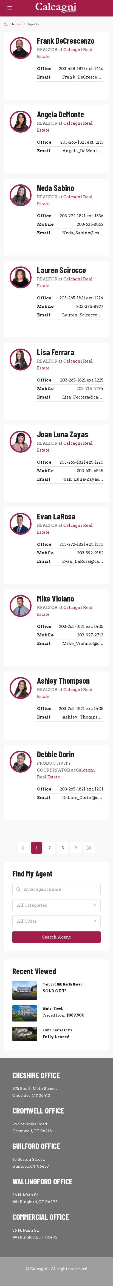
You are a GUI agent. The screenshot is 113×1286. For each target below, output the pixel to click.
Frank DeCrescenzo (65, 40)
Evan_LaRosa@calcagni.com (82, 561)
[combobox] (56, 905)
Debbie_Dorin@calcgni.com (82, 797)
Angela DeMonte (60, 114)
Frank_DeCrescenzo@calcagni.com (82, 77)
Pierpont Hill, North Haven (63, 984)
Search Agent (56, 937)
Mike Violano (55, 598)
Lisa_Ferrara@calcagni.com (82, 397)
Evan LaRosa (56, 516)
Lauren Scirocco (61, 270)
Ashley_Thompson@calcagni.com (82, 717)
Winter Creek (53, 1008)
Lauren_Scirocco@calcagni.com (82, 315)
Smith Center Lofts (58, 1030)
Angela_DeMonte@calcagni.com (82, 150)
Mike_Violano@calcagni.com (82, 643)
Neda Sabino (55, 188)
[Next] (75, 847)
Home (15, 24)
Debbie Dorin (55, 754)
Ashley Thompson (63, 680)
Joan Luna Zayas (62, 434)
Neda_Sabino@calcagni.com (82, 232)
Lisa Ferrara (55, 352)
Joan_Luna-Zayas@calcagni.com (82, 479)
